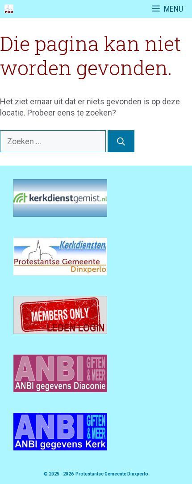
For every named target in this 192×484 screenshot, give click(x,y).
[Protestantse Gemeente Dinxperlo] (8, 9)
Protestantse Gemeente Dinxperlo (111, 473)
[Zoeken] (121, 141)
